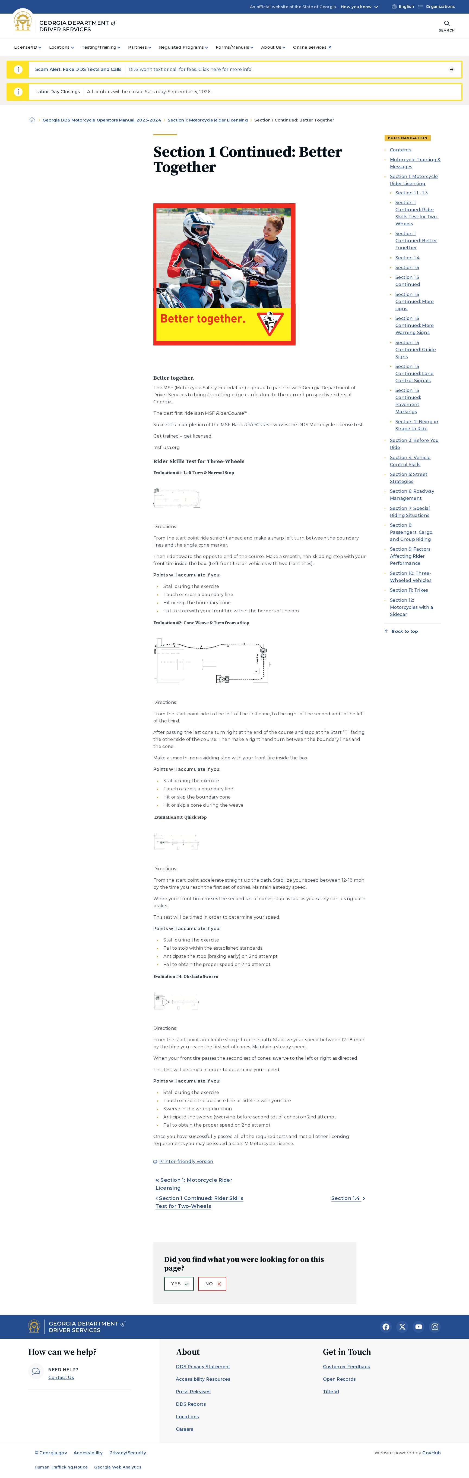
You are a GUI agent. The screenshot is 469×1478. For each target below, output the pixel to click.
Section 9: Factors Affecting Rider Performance (410, 556)
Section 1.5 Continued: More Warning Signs (414, 325)
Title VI (331, 1391)
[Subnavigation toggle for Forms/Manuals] (255, 47)
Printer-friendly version (186, 1161)
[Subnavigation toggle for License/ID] (43, 47)
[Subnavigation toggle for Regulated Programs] (210, 47)
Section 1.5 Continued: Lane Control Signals (414, 373)
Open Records (339, 1379)
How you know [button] (356, 7)
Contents (401, 149)
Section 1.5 (407, 267)
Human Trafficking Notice (61, 1467)
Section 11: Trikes (409, 590)
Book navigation (407, 138)
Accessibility (88, 1452)
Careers (185, 1429)
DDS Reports (191, 1404)
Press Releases (193, 1391)
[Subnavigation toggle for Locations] (76, 47)
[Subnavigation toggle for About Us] (287, 47)
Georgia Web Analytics (117, 1467)
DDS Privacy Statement (203, 1366)
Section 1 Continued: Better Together (416, 241)
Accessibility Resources (203, 1379)
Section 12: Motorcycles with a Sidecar (411, 607)
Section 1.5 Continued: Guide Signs (415, 349)
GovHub (431, 1452)
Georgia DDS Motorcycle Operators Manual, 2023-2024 (102, 120)
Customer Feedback (346, 1366)
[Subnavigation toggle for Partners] (153, 47)
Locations (187, 1416)
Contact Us (61, 1377)
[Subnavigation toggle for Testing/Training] (122, 47)
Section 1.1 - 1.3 (411, 192)
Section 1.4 (346, 1198)
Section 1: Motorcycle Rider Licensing (208, 120)
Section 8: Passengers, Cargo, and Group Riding (411, 532)
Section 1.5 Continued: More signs (414, 301)
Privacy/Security (127, 1452)
